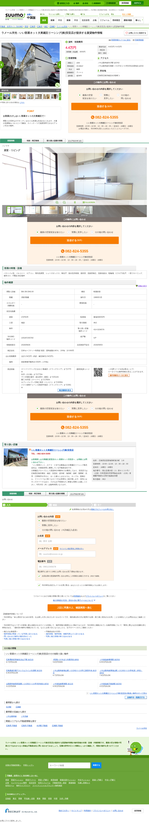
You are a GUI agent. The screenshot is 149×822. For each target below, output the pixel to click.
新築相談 (72, 783)
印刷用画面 (139, 40)
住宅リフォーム (44, 783)
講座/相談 (128, 20)
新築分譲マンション (68, 780)
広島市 (39, 27)
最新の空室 (90, 96)
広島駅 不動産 (57, 726)
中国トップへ (28, 765)
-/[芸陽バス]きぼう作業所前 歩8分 (66, 660)
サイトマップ (76, 811)
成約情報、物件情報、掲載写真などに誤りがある (65, 634)
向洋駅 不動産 (42, 726)
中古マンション (84, 780)
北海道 (8, 799)
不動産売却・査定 (59, 783)
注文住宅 (85, 20)
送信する (104, 106)
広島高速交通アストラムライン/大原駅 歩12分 (24, 670)
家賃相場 (54, 780)
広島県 (32, 27)
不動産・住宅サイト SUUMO (11, 27)
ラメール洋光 (62, 27)
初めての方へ (64, 811)
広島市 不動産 (26, 726)
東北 (14, 799)
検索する (96, 765)
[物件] (76, 3)
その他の (126, 96)
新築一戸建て (97, 780)
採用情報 (137, 811)
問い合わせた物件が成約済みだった (18, 636)
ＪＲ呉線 (24, 716)
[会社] (86, 3)
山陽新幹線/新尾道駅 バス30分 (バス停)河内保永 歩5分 (27, 684)
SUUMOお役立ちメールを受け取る (75, 585)
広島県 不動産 (11, 726)
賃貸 (44, 20)
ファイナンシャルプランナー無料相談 (47, 786)
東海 (38, 799)
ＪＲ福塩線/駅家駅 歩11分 (63, 684)
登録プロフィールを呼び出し (102, 509)
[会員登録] (125, 3)
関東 (20, 799)
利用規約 (77, 596)
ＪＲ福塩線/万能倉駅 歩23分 (111, 684)
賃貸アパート (30, 780)
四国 (50, 799)
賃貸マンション (17, 780)
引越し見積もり (84, 783)
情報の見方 (142, 286)
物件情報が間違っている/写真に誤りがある (21, 634)
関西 (44, 799)
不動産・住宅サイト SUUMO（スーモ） (22, 776)
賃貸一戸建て (43, 780)
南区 (46, 27)
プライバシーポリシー (94, 596)
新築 (52, 20)
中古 (60, 20)
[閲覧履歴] (111, 3)
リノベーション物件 (19, 783)
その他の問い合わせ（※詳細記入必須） (60, 530)
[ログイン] (138, 3)
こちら (22, 102)
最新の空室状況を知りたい (54, 520)
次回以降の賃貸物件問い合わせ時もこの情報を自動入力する (71, 576)
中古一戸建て (110, 780)
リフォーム (104, 20)
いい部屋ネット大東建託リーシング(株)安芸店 (52, 450)
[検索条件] (97, 3)
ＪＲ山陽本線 (11, 716)
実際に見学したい (50, 525)
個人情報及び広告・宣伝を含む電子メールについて (73, 600)
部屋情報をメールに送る (121, 40)
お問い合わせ (118, 811)
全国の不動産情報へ (13, 765)
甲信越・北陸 (29, 799)
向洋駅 (8, 707)
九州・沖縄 (64, 799)
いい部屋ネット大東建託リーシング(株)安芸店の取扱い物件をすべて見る (118, 693)
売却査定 (116, 20)
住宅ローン (9, 786)
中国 (55, 799)
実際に (109, 96)
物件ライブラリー (23, 786)
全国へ (29, 14)
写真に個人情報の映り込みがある (17, 639)
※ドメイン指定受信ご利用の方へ (72, 548)
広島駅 (52, 27)
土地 (94, 20)
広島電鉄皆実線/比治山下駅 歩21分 (19, 660)
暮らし (138, 20)
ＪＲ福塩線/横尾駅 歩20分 (110, 660)
